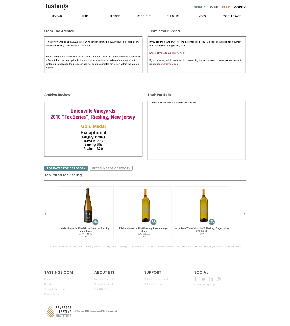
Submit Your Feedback (156, 279)
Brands (48, 284)
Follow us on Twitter (205, 279)
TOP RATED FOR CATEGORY (66, 168)
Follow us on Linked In (213, 279)
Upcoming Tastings (221, 279)
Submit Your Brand (154, 284)
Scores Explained (103, 284)
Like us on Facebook (198, 279)
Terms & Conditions (54, 289)
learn (85, 16)
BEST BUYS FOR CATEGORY (111, 168)
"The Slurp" (173, 16)
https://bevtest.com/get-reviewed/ (167, 52)
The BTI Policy (102, 289)
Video (202, 16)
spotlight (144, 16)
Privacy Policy (51, 294)
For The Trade (232, 16)
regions (115, 16)
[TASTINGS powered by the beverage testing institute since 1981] (56, 8)
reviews (57, 16)
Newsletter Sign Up (204, 284)
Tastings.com (95, 311)
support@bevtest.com (167, 64)
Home (47, 279)
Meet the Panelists (104, 279)
